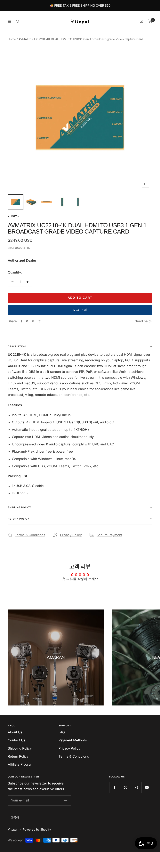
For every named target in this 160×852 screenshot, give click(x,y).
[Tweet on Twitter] (33, 321)
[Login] (141, 21)
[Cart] (150, 21)
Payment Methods (73, 740)
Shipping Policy (19, 507)
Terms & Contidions (74, 756)
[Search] (18, 21)
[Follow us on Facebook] (114, 787)
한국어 (14, 817)
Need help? (143, 321)
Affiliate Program (21, 764)
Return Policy (18, 518)
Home (12, 39)
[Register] (65, 800)
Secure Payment (109, 535)
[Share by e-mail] (39, 321)
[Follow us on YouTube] (146, 787)
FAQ (62, 732)
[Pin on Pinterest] (27, 321)
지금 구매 (80, 310)
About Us (15, 732)
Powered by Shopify (37, 829)
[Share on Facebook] (21, 321)
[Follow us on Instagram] (136, 787)
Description (17, 346)
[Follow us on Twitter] (125, 787)
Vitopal (13, 215)
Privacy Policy (71, 535)
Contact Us (16, 740)
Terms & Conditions (30, 535)
